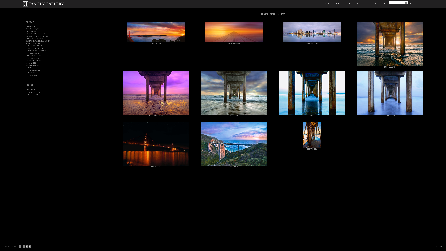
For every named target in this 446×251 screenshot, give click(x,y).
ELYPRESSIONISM (33, 70)
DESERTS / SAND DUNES (35, 39)
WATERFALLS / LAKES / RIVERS (37, 34)
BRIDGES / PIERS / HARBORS (37, 56)
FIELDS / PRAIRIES (33, 43)
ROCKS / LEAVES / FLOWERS (37, 36)
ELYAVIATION (31, 75)
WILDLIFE (29, 68)
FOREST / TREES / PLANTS (36, 48)
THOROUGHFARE (234, 43)
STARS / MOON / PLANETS (36, 51)
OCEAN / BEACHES (33, 53)
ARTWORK (30, 21)
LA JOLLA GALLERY (33, 92)
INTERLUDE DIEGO (312, 43)
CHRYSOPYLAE (156, 43)
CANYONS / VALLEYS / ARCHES (38, 41)
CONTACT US (439, 246)
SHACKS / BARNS (32, 58)
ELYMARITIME (31, 73)
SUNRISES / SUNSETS (34, 46)
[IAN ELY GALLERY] (92, 4)
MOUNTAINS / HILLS (34, 29)
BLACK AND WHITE (33, 60)
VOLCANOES (31, 63)
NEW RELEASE (31, 26)
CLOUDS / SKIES (32, 31)
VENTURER (30, 90)
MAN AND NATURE (33, 65)
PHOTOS (29, 85)
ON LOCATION (32, 95)
